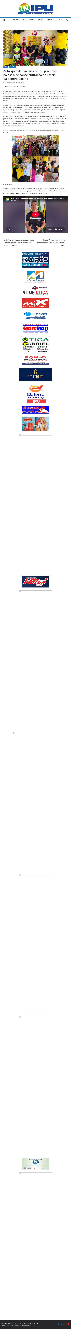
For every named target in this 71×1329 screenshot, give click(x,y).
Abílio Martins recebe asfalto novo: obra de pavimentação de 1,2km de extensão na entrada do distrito (19, 242)
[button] (55, 20)
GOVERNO (41, 20)
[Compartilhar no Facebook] (6, 87)
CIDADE (15, 20)
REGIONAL (50, 20)
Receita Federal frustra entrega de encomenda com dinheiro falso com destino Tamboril (51, 242)
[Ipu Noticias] (3, 20)
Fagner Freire (20, 82)
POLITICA (32, 20)
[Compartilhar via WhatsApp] (22, 87)
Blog (60, 20)
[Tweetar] (15, 87)
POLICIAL (23, 20)
